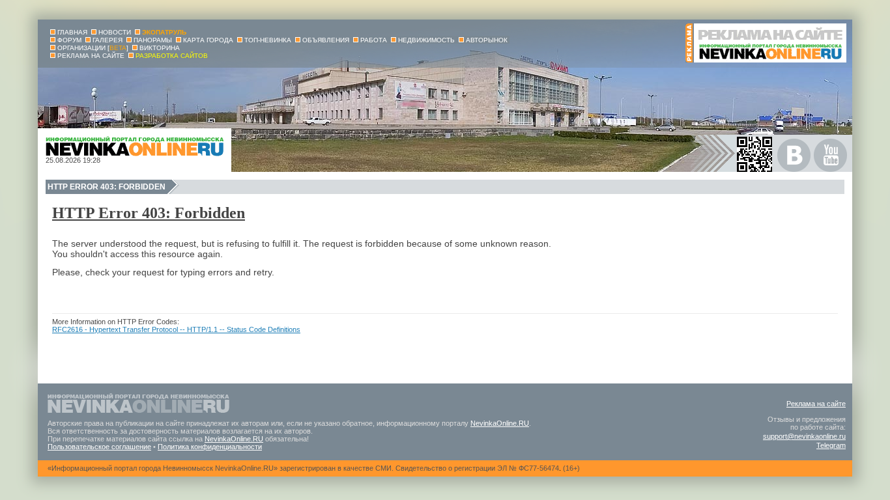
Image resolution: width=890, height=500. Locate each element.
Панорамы (153, 40)
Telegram (831, 445)
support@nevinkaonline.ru (804, 436)
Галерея (107, 40)
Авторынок (487, 40)
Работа (373, 40)
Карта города (208, 40)
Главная (72, 32)
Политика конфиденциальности (210, 447)
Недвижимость (426, 40)
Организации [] (92, 47)
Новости (114, 32)
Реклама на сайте (816, 404)
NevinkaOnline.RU (499, 423)
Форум (69, 40)
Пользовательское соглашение (99, 447)
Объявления (325, 40)
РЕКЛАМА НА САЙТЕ (90, 55)
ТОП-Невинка (267, 40)
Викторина (159, 47)
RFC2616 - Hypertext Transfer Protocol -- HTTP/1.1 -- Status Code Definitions (176, 329)
